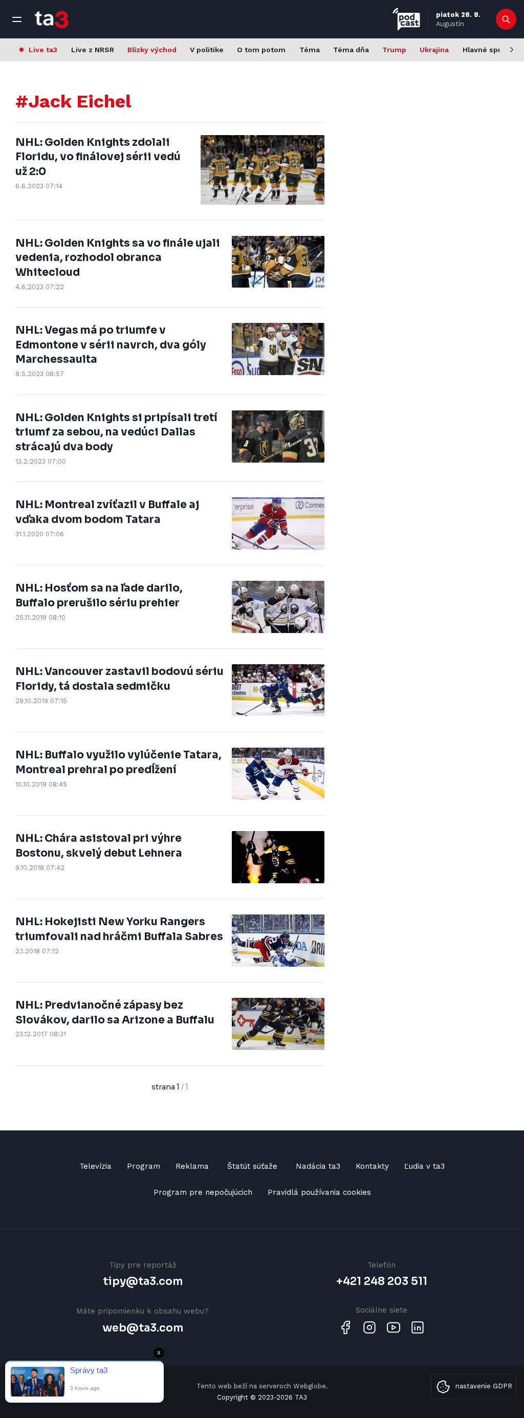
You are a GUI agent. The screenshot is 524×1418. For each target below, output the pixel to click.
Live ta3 (43, 50)
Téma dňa (351, 50)
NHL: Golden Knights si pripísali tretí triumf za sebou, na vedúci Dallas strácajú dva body (116, 432)
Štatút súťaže (252, 1166)
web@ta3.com (142, 1328)
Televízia (95, 1166)
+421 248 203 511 (381, 1281)
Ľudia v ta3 (424, 1166)
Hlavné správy (488, 50)
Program (143, 1166)
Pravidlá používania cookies (319, 1192)
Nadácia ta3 (318, 1166)
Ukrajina (434, 50)
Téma (309, 50)
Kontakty (372, 1166)
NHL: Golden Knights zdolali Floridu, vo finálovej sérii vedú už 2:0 (98, 157)
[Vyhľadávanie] (506, 19)
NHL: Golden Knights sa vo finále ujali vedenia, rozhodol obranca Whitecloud (117, 257)
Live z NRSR (92, 50)
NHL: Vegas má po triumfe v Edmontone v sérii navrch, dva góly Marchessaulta (110, 344)
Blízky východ (152, 50)
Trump (394, 50)
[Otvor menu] (17, 19)
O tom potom (261, 50)
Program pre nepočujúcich (203, 1192)
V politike (207, 50)
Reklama (192, 1166)
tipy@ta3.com (143, 1281)
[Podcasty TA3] (406, 19)
